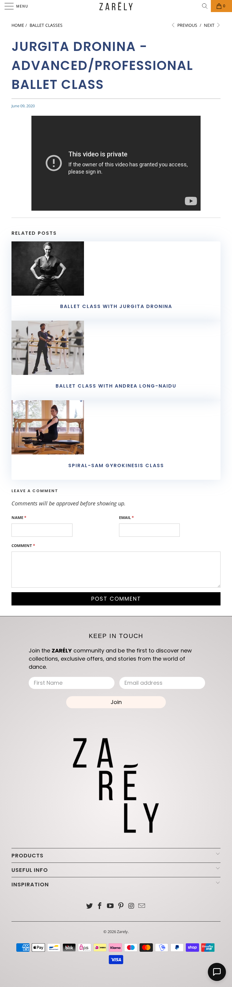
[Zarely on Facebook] (100, 906)
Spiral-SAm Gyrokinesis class (116, 465)
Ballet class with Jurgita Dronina (116, 306)
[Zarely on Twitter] (89, 906)
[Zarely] (116, 6)
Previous (186, 25)
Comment (23, 545)
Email (126, 517)
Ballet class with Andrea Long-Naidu (116, 385)
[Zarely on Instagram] (131, 906)
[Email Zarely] (142, 906)
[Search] (205, 6)
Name (18, 517)
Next (210, 25)
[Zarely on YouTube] (110, 906)
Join (116, 702)
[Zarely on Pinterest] (121, 906)
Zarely (122, 931)
